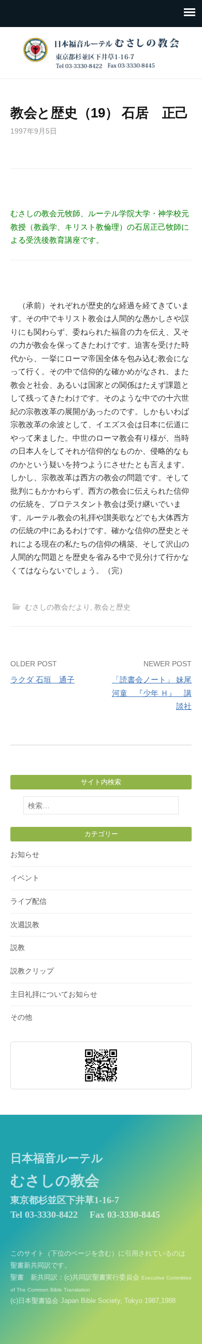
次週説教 (24, 924)
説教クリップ (32, 971)
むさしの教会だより (57, 607)
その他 (21, 1017)
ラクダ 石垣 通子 (42, 679)
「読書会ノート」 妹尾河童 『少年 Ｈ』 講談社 (152, 692)
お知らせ (24, 854)
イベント (24, 878)
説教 (17, 947)
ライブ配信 (28, 901)
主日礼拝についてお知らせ (53, 994)
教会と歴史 (112, 607)
